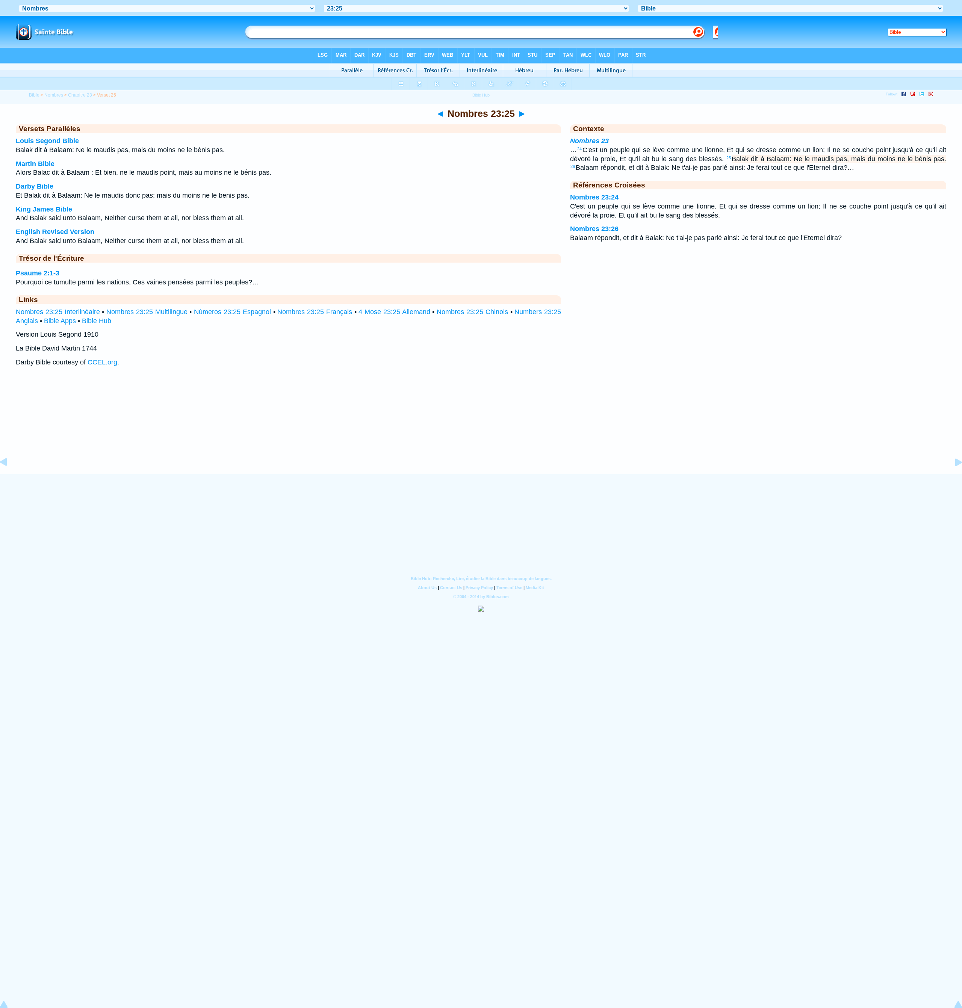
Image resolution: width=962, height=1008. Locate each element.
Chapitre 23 (80, 95)
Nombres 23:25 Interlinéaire (58, 312)
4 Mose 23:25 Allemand (394, 312)
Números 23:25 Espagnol (232, 312)
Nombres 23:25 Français (314, 312)
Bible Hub (96, 321)
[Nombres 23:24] (9, 479)
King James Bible (44, 209)
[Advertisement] (481, 427)
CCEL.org (102, 362)
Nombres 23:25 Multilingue (147, 312)
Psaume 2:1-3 (37, 273)
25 (728, 158)
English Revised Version (55, 232)
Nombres (53, 95)
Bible (34, 95)
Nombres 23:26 (594, 229)
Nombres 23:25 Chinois (472, 312)
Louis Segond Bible (47, 141)
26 (572, 166)
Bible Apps (60, 321)
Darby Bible (34, 186)
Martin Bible (35, 164)
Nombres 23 (589, 141)
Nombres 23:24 (594, 197)
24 (579, 149)
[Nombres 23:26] (952, 479)
